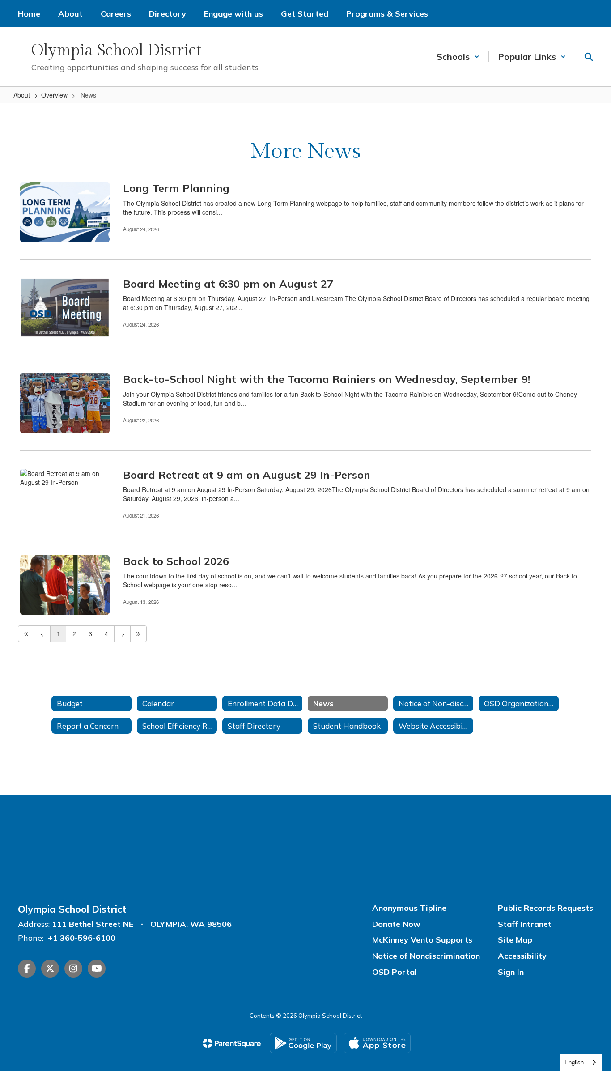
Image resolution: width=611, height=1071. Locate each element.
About (21, 94)
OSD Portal (394, 972)
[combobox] (581, 1062)
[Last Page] (138, 634)
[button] (458, 56)
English (574, 1062)
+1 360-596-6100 (81, 938)
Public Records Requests (545, 908)
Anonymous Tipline (409, 908)
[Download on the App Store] (377, 1043)
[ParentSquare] (232, 1043)
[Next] (122, 634)
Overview (54, 94)
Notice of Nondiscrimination (426, 956)
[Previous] (42, 634)
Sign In (511, 972)
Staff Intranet (525, 924)
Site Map (515, 940)
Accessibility (522, 956)
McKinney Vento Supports (422, 940)
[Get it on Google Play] (303, 1043)
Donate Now (396, 924)
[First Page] (26, 634)
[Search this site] (588, 56)
